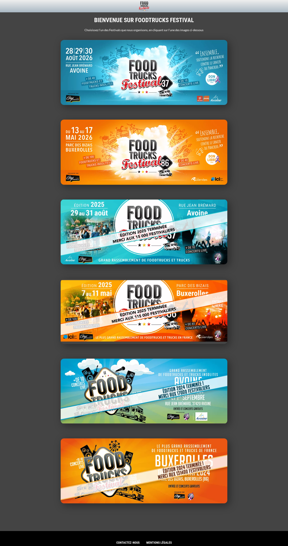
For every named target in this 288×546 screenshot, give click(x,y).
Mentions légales (159, 542)
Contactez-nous (128, 542)
